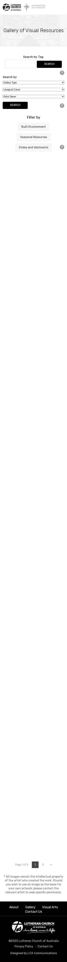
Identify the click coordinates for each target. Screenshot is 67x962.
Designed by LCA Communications (33, 953)
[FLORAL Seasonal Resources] (33, 335)
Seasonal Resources (33, 137)
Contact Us (33, 912)
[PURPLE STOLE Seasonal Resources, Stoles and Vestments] (33, 716)
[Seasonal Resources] (33, 234)
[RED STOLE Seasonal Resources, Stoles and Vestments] (33, 440)
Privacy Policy (23, 946)
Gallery (30, 907)
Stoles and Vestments (33, 147)
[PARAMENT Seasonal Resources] (33, 262)
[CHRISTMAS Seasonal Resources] (33, 183)
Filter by (33, 117)
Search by (10, 77)
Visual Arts (50, 907)
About (14, 907)
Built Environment (33, 126)
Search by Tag (33, 57)
